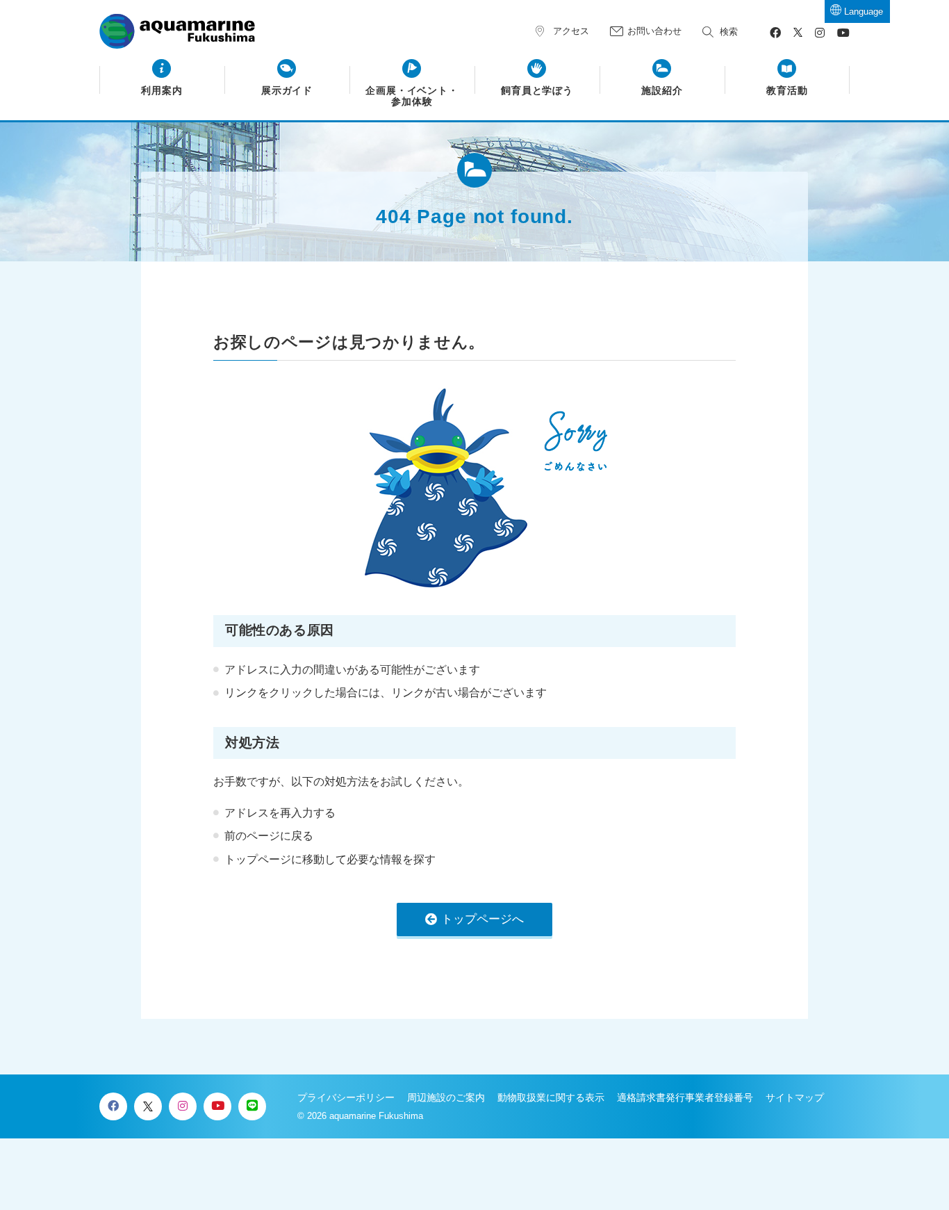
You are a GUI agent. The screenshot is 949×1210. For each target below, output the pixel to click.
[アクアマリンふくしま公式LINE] (252, 1106)
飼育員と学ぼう (537, 90)
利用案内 (162, 90)
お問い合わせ (654, 31)
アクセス (571, 31)
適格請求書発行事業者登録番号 (685, 1097)
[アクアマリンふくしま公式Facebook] (775, 33)
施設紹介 (662, 90)
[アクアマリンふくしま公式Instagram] (820, 33)
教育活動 (787, 90)
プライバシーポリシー (346, 1097)
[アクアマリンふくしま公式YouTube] (843, 33)
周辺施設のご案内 (446, 1097)
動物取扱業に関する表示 (550, 1097)
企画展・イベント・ (412, 96)
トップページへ (482, 919)
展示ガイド (287, 90)
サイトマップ (795, 1097)
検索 (729, 31)
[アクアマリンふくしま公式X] (797, 33)
